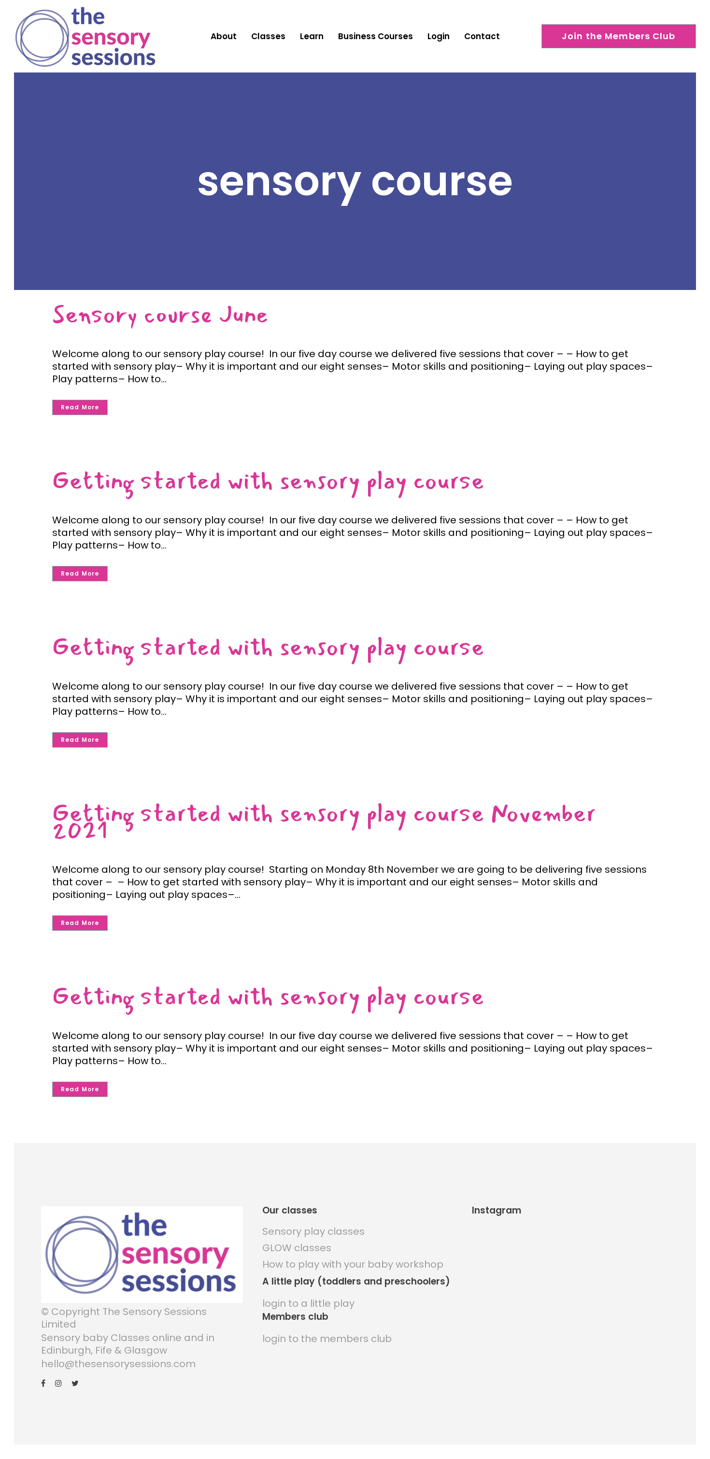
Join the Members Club (619, 36)
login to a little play (308, 1303)
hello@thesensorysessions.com (118, 1364)
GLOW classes (296, 1248)
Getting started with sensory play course (268, 481)
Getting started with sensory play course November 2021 (324, 821)
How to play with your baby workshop (352, 1264)
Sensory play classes (313, 1231)
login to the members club (327, 1338)
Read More (80, 407)
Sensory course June (160, 314)
